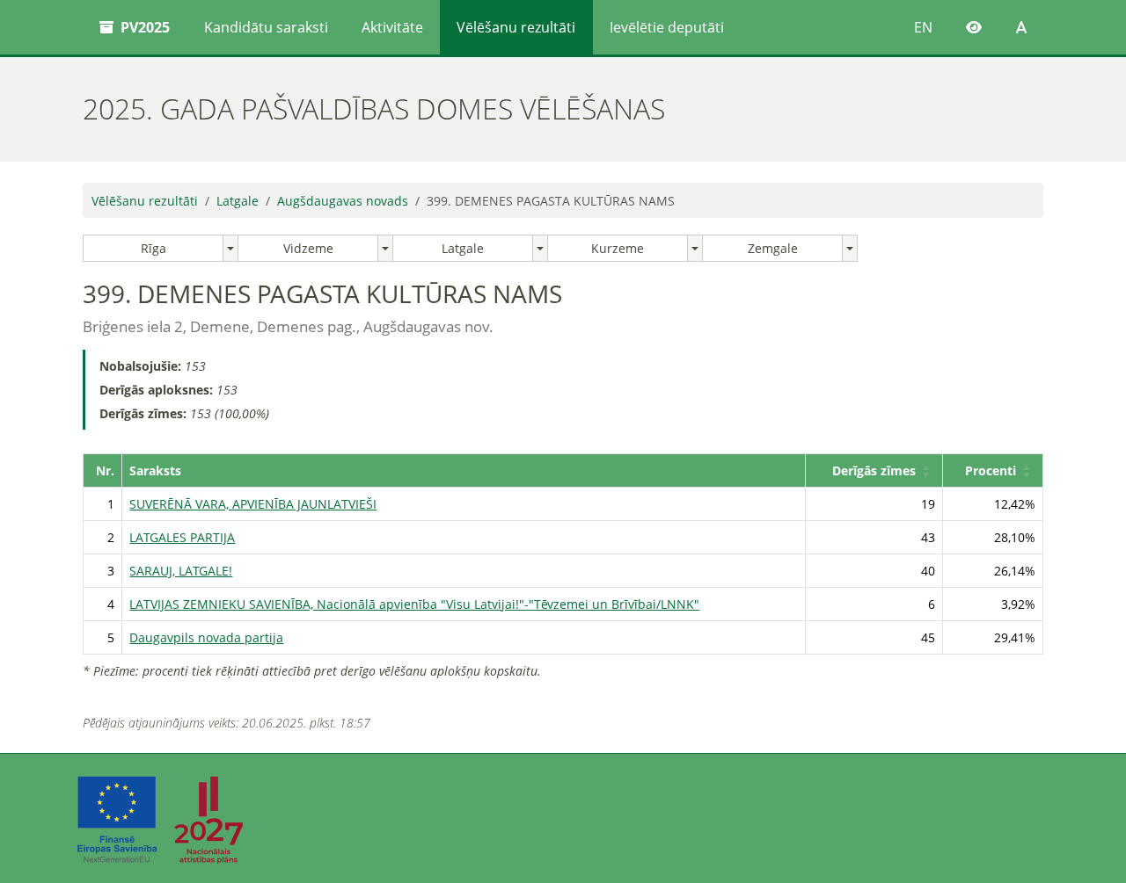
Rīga (153, 248)
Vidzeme (308, 248)
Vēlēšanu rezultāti (516, 27)
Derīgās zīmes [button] (874, 470)
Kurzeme (617, 248)
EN (923, 27)
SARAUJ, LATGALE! (180, 570)
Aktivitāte (392, 27)
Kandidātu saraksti (266, 27)
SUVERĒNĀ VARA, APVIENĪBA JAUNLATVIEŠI (253, 504)
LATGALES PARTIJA (182, 537)
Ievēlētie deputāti (667, 27)
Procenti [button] (990, 470)
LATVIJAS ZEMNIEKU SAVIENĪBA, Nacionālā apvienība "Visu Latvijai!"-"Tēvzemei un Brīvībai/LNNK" (414, 604)
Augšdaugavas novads (342, 200)
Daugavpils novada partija (206, 637)
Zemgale (773, 248)
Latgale (237, 200)
